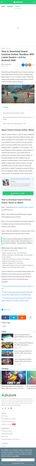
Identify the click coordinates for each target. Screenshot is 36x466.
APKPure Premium (6, 424)
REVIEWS (10, 6)
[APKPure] (18, 2)
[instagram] (5, 408)
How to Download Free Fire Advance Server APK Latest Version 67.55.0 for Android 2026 (12, 387)
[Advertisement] (18, 27)
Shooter (15, 189)
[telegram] (2, 408)
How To (8, 48)
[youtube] (11, 408)
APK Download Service (7, 421)
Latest (3, 331)
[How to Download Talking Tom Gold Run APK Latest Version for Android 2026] (7, 353)
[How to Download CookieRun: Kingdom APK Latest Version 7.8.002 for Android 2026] (7, 361)
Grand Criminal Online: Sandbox (21, 179)
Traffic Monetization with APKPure (10, 439)
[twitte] (8, 408)
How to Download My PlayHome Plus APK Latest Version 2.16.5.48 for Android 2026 (23, 344)
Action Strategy (7, 189)
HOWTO (17, 6)
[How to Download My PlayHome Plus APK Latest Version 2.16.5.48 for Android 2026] (7, 345)
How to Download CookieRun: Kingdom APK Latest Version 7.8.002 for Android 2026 (23, 360)
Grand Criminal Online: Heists (23, 207)
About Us (3, 446)
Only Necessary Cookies (18, 463)
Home (3, 48)
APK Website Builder (7, 434)
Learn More (15, 456)
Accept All (18, 460)
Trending (4, 368)
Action (4, 326)
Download (18, 193)
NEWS (3, 6)
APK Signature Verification (8, 419)
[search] (34, 2)
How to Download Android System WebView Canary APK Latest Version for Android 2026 (23, 336)
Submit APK (4, 436)
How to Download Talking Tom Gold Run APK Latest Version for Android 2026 (23, 352)
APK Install (4, 416)
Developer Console (6, 431)
